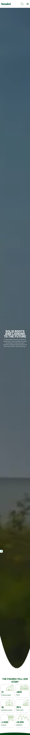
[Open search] (22, 4)
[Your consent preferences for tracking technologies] (1, 551)
